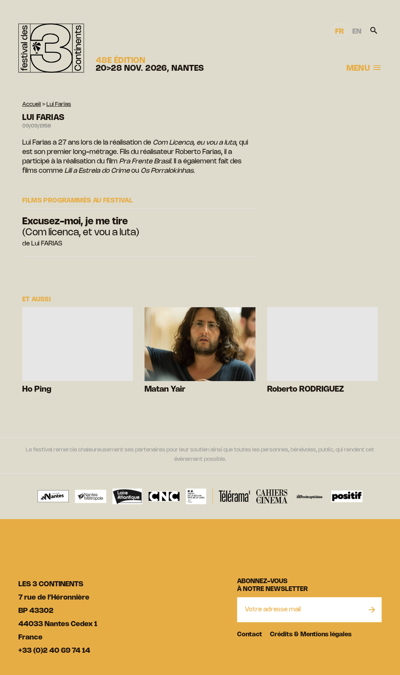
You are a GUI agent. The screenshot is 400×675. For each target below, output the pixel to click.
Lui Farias (58, 104)
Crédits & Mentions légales (311, 634)
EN (356, 32)
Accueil (31, 104)
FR (339, 32)
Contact (249, 634)
